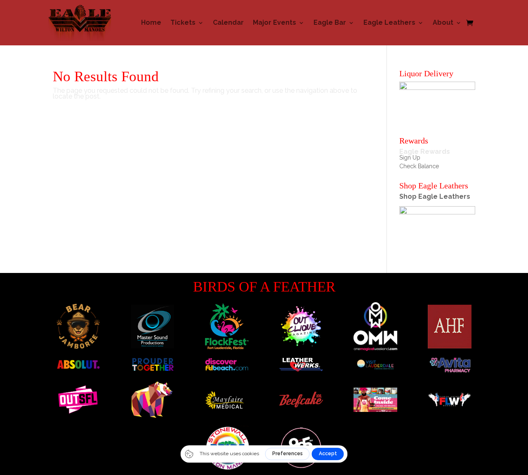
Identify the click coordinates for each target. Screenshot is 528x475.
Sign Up (409, 157)
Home (151, 22)
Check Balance (419, 166)
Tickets (183, 22)
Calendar (228, 22)
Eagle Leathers (389, 22)
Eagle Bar (330, 22)
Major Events (274, 22)
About (443, 22)
